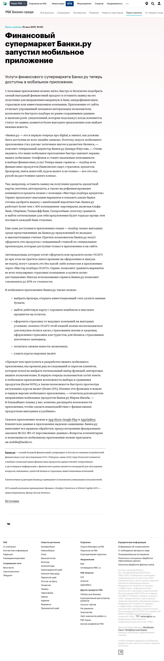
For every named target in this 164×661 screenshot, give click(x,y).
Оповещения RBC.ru (90, 567)
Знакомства (86, 612)
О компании (9, 546)
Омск (43, 554)
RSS (82, 563)
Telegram (7, 575)
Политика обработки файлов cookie (136, 564)
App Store (54, 419)
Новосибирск (48, 550)
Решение (94, 12)
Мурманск (46, 604)
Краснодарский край (51, 569)
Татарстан (46, 584)
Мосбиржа (148, 627)
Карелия (45, 600)
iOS (82, 576)
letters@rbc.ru (148, 616)
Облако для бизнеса (90, 594)
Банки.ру (10, 452)
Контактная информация (15, 550)
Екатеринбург (48, 546)
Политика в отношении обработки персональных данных (135, 559)
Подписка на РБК (89, 550)
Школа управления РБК (92, 623)
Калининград (47, 565)
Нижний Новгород (50, 573)
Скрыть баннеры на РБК (92, 546)
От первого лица (154, 12)
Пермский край (48, 577)
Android (84, 580)
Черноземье (47, 592)
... (127, 3)
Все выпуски (47, 12)
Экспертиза (79, 12)
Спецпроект (63, 12)
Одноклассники (11, 571)
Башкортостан (48, 557)
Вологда (45, 561)
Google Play (70, 419)
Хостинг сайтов (88, 604)
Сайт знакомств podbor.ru (93, 615)
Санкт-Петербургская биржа (132, 629)
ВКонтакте (8, 567)
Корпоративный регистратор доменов (95, 599)
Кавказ (44, 596)
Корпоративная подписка (93, 554)
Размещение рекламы (14, 557)
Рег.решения (86, 608)
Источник (12, 501)
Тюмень (44, 588)
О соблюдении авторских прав (133, 550)
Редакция (8, 554)
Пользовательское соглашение (133, 554)
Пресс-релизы (134, 12)
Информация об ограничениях (133, 546)
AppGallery (88, 419)
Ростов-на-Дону (49, 581)
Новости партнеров (112, 12)
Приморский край (50, 607)
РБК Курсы (85, 619)
